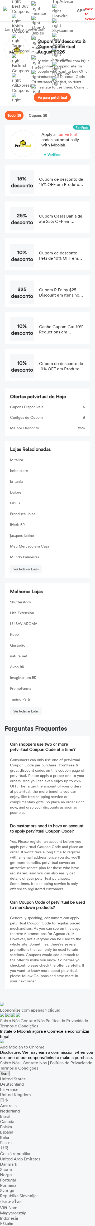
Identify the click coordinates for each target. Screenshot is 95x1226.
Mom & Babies (38, 30)
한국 (4, 1147)
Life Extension (22, 612)
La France (9, 1089)
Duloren (16, 492)
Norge (6, 1174)
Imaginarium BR (23, 677)
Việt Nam (8, 1207)
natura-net (18, 655)
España (6, 1132)
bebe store (19, 470)
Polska (6, 1126)
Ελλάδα (6, 1223)
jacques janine (22, 535)
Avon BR (17, 666)
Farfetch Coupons (20, 68)
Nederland (10, 1111)
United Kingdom (15, 1094)
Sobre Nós (10, 1020)
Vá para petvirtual (52, 97)
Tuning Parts (20, 699)
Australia (8, 1105)
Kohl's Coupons (20, 28)
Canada (7, 1121)
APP (81, 10)
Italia (4, 1137)
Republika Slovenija (18, 1195)
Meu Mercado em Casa (29, 546)
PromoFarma (20, 688)
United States (13, 1078)
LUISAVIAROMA (23, 623)
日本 (4, 1099)
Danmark (8, 1164)
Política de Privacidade (67, 1020)
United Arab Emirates (20, 1158)
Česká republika (15, 1153)
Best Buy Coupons (20, 8)
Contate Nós (33, 1020)
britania (16, 481)
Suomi (6, 1169)
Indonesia (9, 1218)
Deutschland (12, 1084)
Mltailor (16, 459)
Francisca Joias (22, 513)
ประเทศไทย (11, 1201)
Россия (6, 1142)
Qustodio (17, 645)
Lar (8, 29)
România (8, 1185)
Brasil (5, 1074)
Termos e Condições (19, 1025)
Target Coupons (20, 48)
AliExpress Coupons (21, 87)
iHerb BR (17, 524)
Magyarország (13, 1212)
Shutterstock (20, 601)
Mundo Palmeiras (24, 556)
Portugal (8, 1180)
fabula (15, 502)
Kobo (14, 634)
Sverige (7, 1190)
